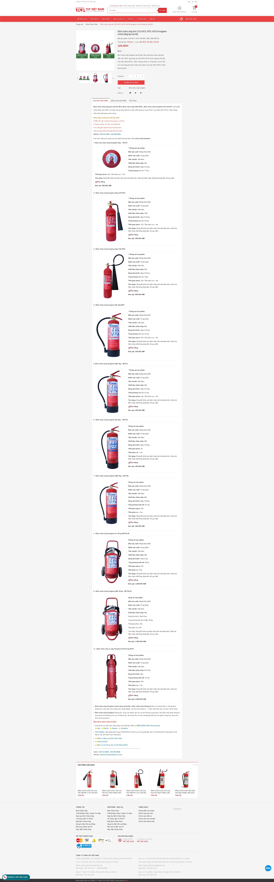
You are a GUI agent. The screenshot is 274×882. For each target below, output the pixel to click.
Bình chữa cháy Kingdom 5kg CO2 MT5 (110, 249)
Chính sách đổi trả (145, 816)
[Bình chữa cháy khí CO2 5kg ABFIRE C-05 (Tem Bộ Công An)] (112, 779)
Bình (141, 138)
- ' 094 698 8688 (101, 868)
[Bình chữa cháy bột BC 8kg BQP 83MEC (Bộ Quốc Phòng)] (185, 779)
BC (112, 533)
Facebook (177, 809)
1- (110, 143)
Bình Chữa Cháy (82, 810)
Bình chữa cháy (129, 6)
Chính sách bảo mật (146, 813)
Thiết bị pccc (155, 6)
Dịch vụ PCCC (118, 19)
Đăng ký (183, 12)
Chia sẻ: (120, 93)
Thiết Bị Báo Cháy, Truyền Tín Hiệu (88, 813)
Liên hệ (152, 19)
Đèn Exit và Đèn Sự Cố (84, 827)
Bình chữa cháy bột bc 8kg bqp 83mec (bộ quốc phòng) (185, 793)
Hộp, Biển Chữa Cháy (83, 829)
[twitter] (189, 1)
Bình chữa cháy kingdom (137, 88)
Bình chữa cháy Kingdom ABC (107, 591)
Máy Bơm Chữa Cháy (83, 821)
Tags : (119, 88)
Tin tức (130, 19)
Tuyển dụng (141, 19)
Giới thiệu (94, 19)
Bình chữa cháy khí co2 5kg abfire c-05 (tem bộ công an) (112, 793)
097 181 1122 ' (89, 868)
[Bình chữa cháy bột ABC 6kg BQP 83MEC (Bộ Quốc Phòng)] (161, 779)
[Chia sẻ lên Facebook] (130, 92)
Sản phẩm (105, 19)
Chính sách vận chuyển (147, 819)
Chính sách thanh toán (147, 821)
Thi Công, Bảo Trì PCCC (84, 819)
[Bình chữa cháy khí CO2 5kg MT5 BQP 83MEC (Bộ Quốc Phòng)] (137, 779)
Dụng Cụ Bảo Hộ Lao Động (85, 824)
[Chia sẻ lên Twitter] (136, 92)
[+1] (141, 92)
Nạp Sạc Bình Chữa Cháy (85, 816)
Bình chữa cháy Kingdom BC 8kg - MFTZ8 (111, 420)
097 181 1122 (128, 841)
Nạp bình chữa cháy (143, 6)
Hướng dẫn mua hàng (146, 810)
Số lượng (120, 76)
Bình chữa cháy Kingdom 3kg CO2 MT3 (110, 193)
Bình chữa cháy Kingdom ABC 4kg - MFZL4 (111, 364)
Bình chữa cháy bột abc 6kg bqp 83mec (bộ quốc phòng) (161, 793)
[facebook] (192, 1)
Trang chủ (83, 19)
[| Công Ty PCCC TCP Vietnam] (90, 10)
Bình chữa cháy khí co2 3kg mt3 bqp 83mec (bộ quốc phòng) (87, 793)
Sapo (127, 880)
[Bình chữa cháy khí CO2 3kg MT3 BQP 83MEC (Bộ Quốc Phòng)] (88, 779)
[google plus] (196, 1)
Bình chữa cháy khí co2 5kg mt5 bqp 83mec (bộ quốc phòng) (136, 793)
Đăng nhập (176, 12)
